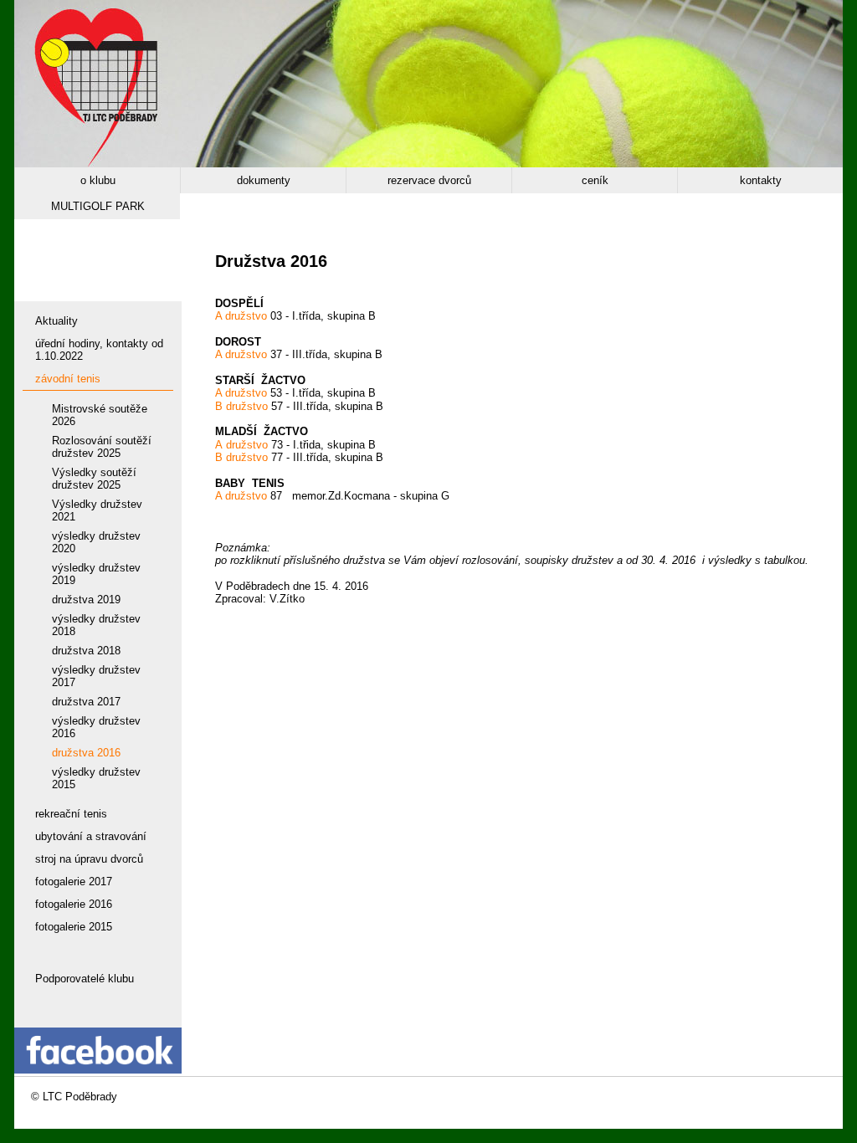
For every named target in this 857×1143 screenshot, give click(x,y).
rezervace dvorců (429, 180)
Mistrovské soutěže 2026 (99, 415)
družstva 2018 (86, 650)
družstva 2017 (86, 701)
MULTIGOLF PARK (98, 206)
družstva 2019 (86, 599)
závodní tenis (67, 378)
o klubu (97, 180)
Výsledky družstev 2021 (97, 510)
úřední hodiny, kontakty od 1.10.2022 (99, 349)
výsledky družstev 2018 (96, 625)
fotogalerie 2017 (73, 881)
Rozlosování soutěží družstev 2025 (101, 446)
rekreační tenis (71, 813)
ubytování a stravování (90, 836)
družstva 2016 (86, 752)
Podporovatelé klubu (84, 978)
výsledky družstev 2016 (96, 727)
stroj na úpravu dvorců (89, 859)
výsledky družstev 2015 (96, 778)
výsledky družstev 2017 (96, 676)
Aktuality (56, 321)
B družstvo (241, 406)
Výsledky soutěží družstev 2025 (94, 478)
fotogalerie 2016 (73, 904)
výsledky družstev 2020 (96, 542)
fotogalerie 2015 (73, 926)
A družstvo (241, 316)
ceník (595, 180)
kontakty (761, 180)
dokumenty (263, 180)
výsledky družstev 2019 (96, 574)
